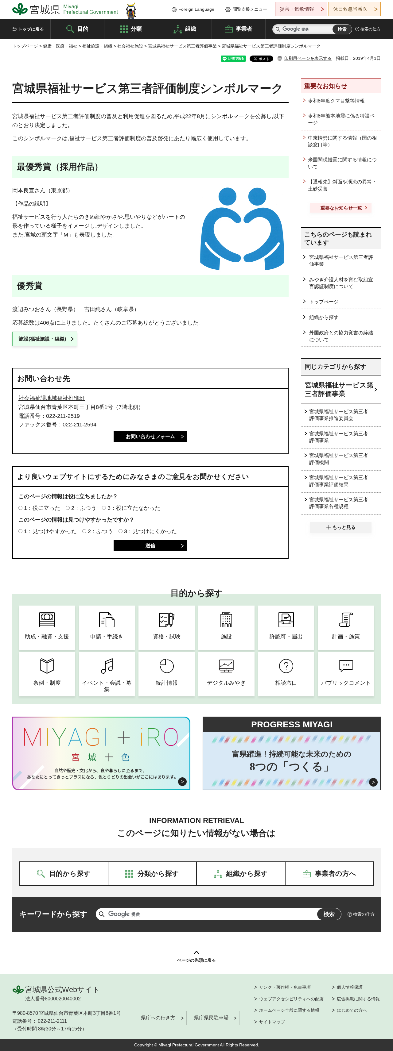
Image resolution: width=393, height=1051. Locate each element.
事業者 (244, 28)
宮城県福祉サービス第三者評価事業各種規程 (338, 503)
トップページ (25, 46)
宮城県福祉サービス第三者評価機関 (338, 459)
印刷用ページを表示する (308, 58)
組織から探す (324, 317)
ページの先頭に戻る (196, 960)
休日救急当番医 (350, 9)
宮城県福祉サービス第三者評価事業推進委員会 (338, 415)
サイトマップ (272, 1021)
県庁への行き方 (158, 1017)
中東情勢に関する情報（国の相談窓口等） (342, 141)
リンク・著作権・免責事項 (285, 987)
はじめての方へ (352, 1010)
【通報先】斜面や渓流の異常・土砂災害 (342, 185)
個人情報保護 (350, 987)
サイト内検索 (278, 29)
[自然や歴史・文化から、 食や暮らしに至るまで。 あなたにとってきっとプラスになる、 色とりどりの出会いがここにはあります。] (101, 773)
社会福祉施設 (130, 46)
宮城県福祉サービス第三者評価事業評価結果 (338, 481)
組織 (190, 28)
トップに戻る (31, 29)
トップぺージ (324, 301)
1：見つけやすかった (50, 531)
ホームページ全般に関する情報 (289, 1010)
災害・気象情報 (297, 9)
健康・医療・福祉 (60, 46)
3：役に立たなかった (133, 508)
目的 (82, 28)
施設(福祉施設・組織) (42, 338)
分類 (136, 28)
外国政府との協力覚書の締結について (341, 336)
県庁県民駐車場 (211, 1017)
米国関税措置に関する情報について (342, 163)
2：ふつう (83, 508)
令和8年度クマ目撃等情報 (336, 100)
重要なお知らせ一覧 (341, 207)
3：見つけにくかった (150, 531)
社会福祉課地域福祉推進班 (51, 398)
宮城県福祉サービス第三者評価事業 (182, 46)
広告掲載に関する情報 (358, 998)
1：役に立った (42, 508)
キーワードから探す (53, 914)
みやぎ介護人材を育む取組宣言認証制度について (341, 283)
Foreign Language (196, 9)
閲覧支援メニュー (250, 9)
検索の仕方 (370, 29)
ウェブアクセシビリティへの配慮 (291, 998)
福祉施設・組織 (97, 46)
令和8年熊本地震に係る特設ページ (341, 119)
